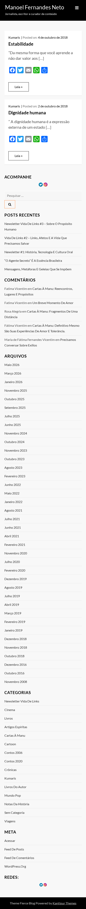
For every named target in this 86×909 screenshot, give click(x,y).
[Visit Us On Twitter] (40, 184)
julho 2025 (12, 416)
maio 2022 (11, 493)
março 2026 (12, 373)
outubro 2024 (14, 442)
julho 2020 (12, 562)
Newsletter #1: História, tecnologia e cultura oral (38, 252)
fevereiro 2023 (14, 476)
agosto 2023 (13, 467)
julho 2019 (12, 596)
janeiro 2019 (13, 630)
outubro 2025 (14, 399)
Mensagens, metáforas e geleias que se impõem (37, 269)
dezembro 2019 (15, 579)
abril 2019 (11, 604)
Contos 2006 (13, 752)
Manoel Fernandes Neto (34, 7)
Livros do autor (15, 787)
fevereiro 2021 (14, 544)
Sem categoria (14, 812)
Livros (8, 718)
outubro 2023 (14, 459)
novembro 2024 (15, 433)
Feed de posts (14, 849)
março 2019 (12, 613)
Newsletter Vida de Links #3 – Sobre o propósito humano (38, 226)
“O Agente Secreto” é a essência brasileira (33, 260)
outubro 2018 (14, 656)
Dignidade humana (27, 112)
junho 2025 (12, 425)
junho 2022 (12, 484)
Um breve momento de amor (52, 303)
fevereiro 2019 (14, 622)
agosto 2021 (13, 510)
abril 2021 (11, 536)
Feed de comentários (19, 858)
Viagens (9, 821)
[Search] (9, 204)
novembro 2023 (15, 450)
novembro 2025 (15, 390)
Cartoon (10, 744)
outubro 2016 (14, 673)
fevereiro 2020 (14, 570)
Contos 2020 (13, 761)
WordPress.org (15, 866)
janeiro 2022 (13, 502)
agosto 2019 (13, 587)
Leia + (19, 87)
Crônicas (10, 770)
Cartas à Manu (14, 735)
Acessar (9, 840)
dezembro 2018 (15, 639)
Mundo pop (12, 795)
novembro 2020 (15, 553)
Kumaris (14, 37)
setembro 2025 (15, 407)
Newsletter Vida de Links (21, 701)
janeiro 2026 (13, 382)
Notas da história (16, 804)
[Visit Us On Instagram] (45, 184)
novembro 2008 (15, 681)
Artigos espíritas (15, 727)
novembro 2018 (15, 647)
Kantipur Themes (64, 903)
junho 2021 (12, 527)
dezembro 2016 (15, 664)
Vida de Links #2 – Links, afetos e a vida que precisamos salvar (35, 240)
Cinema (9, 710)
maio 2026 (11, 365)
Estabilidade (20, 44)
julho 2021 (12, 519)
